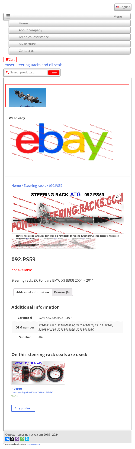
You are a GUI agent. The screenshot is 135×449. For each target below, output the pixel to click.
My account (27, 44)
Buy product (23, 408)
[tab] (32, 292)
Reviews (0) (61, 292)
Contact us (26, 50)
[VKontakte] (7, 439)
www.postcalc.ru (33, 444)
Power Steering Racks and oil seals (33, 64)
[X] (12, 439)
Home (23, 23)
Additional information (32, 292)
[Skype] (27, 439)
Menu (118, 16)
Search (53, 72)
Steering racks (35, 185)
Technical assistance (34, 37)
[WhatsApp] (22, 439)
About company (30, 30)
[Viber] (17, 439)
